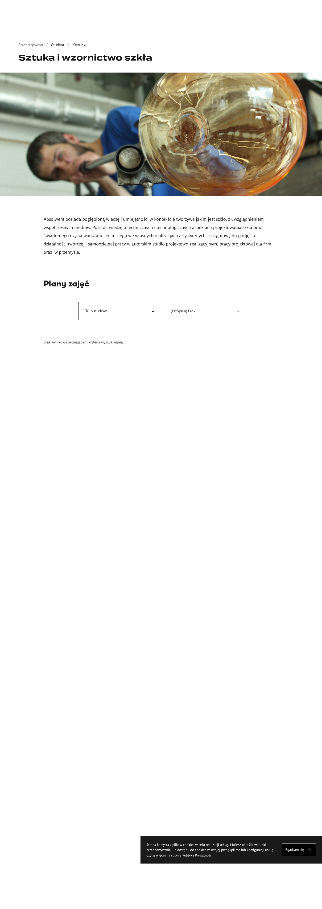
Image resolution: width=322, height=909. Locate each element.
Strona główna (30, 45)
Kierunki (79, 45)
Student (57, 45)
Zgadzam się (294, 849)
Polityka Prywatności (197, 855)
